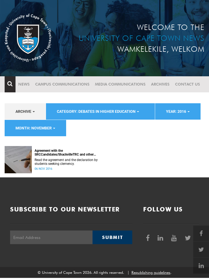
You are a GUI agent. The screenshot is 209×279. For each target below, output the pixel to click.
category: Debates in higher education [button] (96, 111)
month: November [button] (34, 128)
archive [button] (24, 111)
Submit (112, 237)
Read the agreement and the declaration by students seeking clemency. (66, 162)
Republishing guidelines (150, 272)
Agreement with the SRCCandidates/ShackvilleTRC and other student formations (64, 152)
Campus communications (62, 84)
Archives (160, 84)
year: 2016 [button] (176, 111)
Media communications (120, 84)
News (24, 84)
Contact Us (187, 84)
